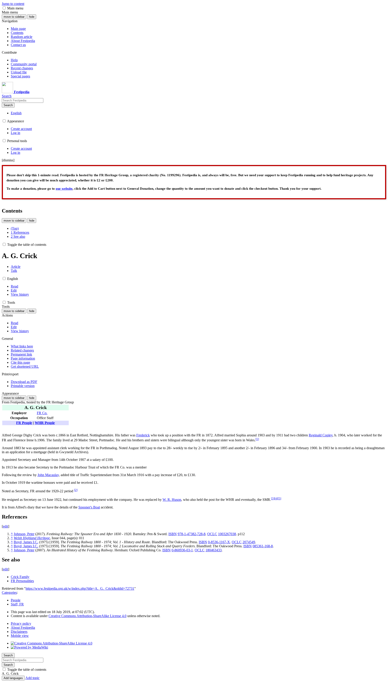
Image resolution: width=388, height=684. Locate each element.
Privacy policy (21, 623)
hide (31, 16)
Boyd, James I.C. (26, 542)
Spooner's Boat (89, 507)
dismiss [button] (8, 160)
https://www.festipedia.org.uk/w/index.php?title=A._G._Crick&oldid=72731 (80, 588)
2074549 (248, 542)
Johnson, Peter (24, 534)
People (15, 600)
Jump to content (13, 4)
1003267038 (227, 534)
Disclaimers (19, 631)
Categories (9, 592)
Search (8, 105)
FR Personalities (22, 581)
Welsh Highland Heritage (32, 538)
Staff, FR (17, 604)
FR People (24, 423)
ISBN (172, 534)
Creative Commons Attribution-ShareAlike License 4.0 (87, 616)
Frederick (143, 435)
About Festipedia (23, 627)
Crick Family (20, 577)
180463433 (213, 550)
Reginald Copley (321, 435)
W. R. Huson (172, 499)
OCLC (212, 534)
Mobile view (20, 636)
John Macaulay (48, 475)
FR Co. (42, 413)
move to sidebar (14, 16)
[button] (4, 8)
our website (64, 188)
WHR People (45, 423)
